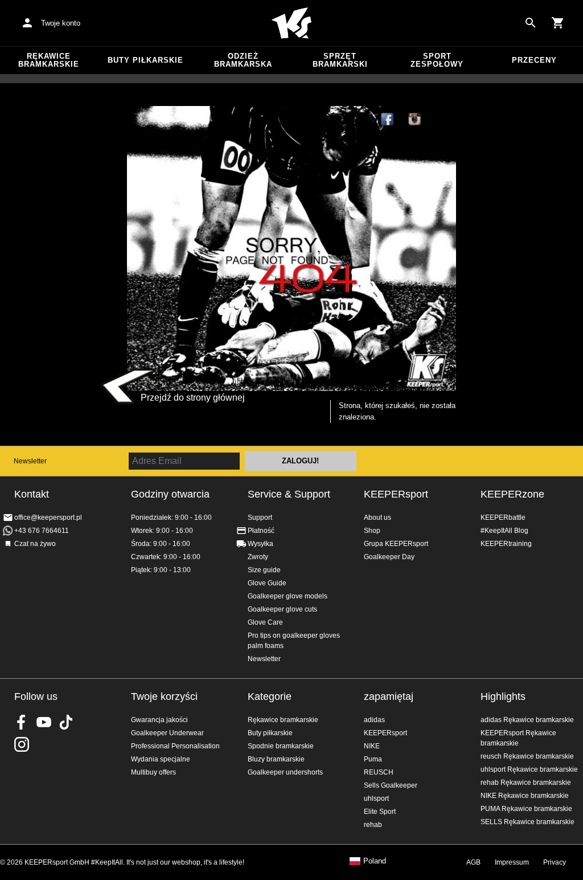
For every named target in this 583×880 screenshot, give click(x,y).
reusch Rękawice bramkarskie (527, 756)
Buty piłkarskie (145, 60)
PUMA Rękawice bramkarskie (526, 809)
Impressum (512, 862)
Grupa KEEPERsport (396, 544)
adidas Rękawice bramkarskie (527, 720)
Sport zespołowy (436, 60)
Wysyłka (260, 544)
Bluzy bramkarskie (276, 759)
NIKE (372, 746)
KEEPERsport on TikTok (66, 722)
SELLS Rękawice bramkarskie (527, 822)
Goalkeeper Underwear (167, 733)
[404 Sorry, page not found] (291, 248)
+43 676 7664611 (41, 531)
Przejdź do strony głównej (193, 397)
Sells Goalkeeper (390, 785)
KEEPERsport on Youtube (43, 722)
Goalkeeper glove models (287, 596)
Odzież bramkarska (243, 60)
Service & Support (289, 494)
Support (260, 518)
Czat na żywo (35, 544)
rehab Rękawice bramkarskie (526, 783)
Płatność (261, 531)
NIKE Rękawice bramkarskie (525, 796)
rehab (373, 825)
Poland (374, 861)
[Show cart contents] (558, 22)
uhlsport (376, 798)
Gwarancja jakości (159, 720)
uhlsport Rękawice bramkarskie (529, 769)
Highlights (503, 696)
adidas (374, 720)
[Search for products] (530, 22)
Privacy (554, 862)
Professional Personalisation (175, 746)
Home (291, 23)
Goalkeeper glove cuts (282, 609)
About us (377, 518)
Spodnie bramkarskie (281, 746)
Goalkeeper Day (389, 557)
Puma (373, 759)
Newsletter (30, 461)
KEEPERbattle (503, 518)
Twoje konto (60, 23)
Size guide (264, 570)
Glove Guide (267, 583)
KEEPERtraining (506, 544)
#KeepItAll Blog (504, 531)
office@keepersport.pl (48, 518)
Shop (372, 531)
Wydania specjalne (160, 759)
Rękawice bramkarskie (48, 60)
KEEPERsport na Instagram (415, 119)
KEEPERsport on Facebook (21, 722)
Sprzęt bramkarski (340, 60)
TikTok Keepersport (442, 119)
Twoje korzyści (164, 696)
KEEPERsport (396, 494)
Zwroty (258, 557)
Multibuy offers (153, 772)
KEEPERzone (512, 494)
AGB (473, 862)
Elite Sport (380, 812)
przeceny (534, 60)
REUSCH (378, 772)
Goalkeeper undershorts (285, 772)
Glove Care (265, 622)
